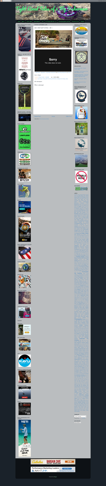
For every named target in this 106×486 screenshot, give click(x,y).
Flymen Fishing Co (85, 270)
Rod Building (77, 333)
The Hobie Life (80, 378)
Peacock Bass (77, 316)
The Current (86, 374)
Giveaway (80, 277)
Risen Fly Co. (77, 331)
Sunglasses (76, 361)
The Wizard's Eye (84, 385)
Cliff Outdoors (85, 225)
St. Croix (75, 355)
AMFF (75, 198)
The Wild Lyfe (77, 385)
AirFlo (84, 195)
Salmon (86, 335)
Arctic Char (86, 200)
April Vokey (86, 199)
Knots (82, 293)
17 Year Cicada (79, 194)
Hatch (81, 283)
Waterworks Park (77, 400)
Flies (79, 260)
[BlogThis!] (55, 77)
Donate (87, 240)
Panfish (75, 314)
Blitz (80, 210)
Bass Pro (79, 207)
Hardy (79, 283)
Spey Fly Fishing (80, 354)
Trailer (75, 391)
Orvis (84, 311)
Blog (82, 210)
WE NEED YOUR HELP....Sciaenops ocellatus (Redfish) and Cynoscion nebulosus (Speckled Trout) (81, 75)
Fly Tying (84, 267)
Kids (83, 292)
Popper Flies (77, 321)
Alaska (87, 195)
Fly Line (80, 265)
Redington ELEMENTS (78, 326)
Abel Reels (81, 195)
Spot (85, 354)
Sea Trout (86, 343)
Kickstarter (80, 292)
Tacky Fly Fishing (85, 365)
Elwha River (85, 245)
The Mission (82, 379)
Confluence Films (79, 229)
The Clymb (86, 373)
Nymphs (80, 311)
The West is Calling (85, 384)
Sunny (80, 361)
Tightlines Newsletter (81, 388)
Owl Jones (79, 312)
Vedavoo (86, 397)
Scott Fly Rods (77, 343)
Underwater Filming (83, 394)
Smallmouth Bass (82, 348)
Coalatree (78, 228)
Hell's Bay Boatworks (62, 72)
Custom (75, 231)
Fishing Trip (85, 258)
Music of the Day (85, 304)
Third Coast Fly (77, 386)
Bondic (87, 212)
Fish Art (83, 252)
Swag (75, 364)
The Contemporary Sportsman (79, 374)
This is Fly (83, 386)
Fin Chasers (76, 252)
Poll (81, 320)
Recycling (76, 325)
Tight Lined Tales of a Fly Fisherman (51, 8)
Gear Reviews (37, 21)
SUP (83, 361)
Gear (78, 275)
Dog (79, 240)
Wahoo (78, 399)
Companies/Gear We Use (64, 21)
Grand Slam (86, 278)
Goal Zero (84, 277)
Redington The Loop (81, 327)
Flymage (80, 270)
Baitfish (80, 206)
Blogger (55, 476)
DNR (87, 239)
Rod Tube (86, 333)
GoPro (81, 278)
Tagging (75, 366)
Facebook (76, 249)
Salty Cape (81, 340)
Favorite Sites (75, 21)
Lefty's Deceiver (77, 297)
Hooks (77, 286)
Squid (87, 354)
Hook (85, 285)
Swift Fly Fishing (80, 364)
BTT (81, 216)
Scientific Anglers (85, 342)
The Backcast (85, 372)
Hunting (86, 286)
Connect (83, 21)
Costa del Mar (81, 230)
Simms (87, 346)
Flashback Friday (82, 259)
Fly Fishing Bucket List (51, 21)
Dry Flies (79, 242)
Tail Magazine (80, 366)
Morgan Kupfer (42, 77)
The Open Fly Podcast (81, 380)
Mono (77, 304)
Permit (84, 317)
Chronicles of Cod (78, 225)
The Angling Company (78, 372)
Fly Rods (86, 266)
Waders (83, 398)
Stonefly (86, 356)
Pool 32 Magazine (85, 320)
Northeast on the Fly (83, 309)
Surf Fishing (86, 361)
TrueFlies (85, 392)
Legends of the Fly (83, 297)
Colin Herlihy (83, 228)
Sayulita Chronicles (77, 341)
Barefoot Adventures (85, 206)
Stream (75, 358)
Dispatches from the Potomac (81, 238)
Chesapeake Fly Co (84, 224)
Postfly (81, 321)
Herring (83, 284)
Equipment (76, 246)
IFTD (78, 287)
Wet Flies (78, 403)
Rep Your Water (80, 328)
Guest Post (76, 280)
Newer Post (37, 116)
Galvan (82, 274)
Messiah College (85, 302)
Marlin (79, 302)
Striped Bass (77, 359)
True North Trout (80, 392)
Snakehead (76, 349)
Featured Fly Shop (79, 251)
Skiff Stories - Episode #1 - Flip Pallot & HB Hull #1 (45, 72)
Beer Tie (84, 208)
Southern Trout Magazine (79, 353)
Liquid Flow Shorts (85, 298)
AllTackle (86, 197)
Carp (80, 218)
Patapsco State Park (78, 315)
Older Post (69, 116)
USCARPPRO (85, 396)
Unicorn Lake (76, 396)
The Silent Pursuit (80, 381)
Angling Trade (77, 199)
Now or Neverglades (84, 310)
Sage (80, 335)
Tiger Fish (76, 388)
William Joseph (82, 405)
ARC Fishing (81, 200)
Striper (87, 359)
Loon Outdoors (85, 299)
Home (19, 21)
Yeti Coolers (82, 410)
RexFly (87, 328)
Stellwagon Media (85, 355)
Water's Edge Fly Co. (84, 399)
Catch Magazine (80, 220)
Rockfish (86, 332)
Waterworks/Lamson (84, 400)
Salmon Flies (77, 337)
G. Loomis (79, 274)
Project (84, 321)
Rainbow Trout (85, 322)
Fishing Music (80, 256)
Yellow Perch (77, 410)
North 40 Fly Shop (77, 309)
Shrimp (80, 346)
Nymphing (76, 311)
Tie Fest (86, 387)
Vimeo (69, 72)
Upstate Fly (81, 396)
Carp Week (29, 21)
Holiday (82, 285)
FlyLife (77, 270)
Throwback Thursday (80, 387)
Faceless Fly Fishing (82, 249)
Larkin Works (76, 296)
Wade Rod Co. (79, 398)
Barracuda (76, 207)
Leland (87, 297)
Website (79, 402)
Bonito (80, 213)
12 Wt (75, 194)
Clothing (76, 226)
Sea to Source (82, 343)
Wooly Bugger (81, 406)
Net (78, 308)
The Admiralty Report (85, 371)
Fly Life (77, 265)
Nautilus (75, 308)
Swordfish (75, 365)
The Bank (82, 373)
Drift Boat (86, 241)
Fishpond (76, 259)
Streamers (79, 358)
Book (82, 213)
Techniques (83, 368)
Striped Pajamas (83, 359)
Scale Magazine (77, 342)
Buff (87, 216)
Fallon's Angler (76, 250)
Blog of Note (86, 210)
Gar (84, 274)
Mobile (78, 303)
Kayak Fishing (80, 291)
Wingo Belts (86, 405)
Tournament (84, 389)
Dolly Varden (82, 240)
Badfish (75, 205)
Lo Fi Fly (80, 299)
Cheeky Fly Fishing (83, 222)
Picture (83, 319)
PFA (87, 317)
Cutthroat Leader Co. (81, 231)
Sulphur (87, 360)
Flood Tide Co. (77, 261)
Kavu (87, 290)
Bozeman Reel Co (80, 214)
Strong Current (82, 360)
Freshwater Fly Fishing (81, 272)
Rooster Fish (83, 334)
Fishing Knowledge (81, 255)
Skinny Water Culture (79, 347)
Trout (84, 391)
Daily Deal (79, 233)
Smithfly (87, 348)
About (23, 21)
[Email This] (54, 77)
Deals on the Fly (85, 235)
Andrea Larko (78, 198)
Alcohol (75, 197)
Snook (80, 349)
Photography (78, 319)
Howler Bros (80, 286)
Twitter (80, 393)
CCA (85, 220)
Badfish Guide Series (80, 205)
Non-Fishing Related (84, 308)
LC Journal (81, 296)
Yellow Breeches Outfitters (84, 409)
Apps (82, 199)
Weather (75, 402)
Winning (75, 406)
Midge (75, 303)
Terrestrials (76, 371)
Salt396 (82, 337)
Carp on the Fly (84, 218)
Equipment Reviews (84, 246)
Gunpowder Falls (77, 282)
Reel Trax (86, 327)
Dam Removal (77, 234)
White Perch (85, 403)
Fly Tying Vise (82, 269)
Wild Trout (77, 405)
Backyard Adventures (85, 204)
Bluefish (84, 212)
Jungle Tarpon (83, 290)
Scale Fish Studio (85, 341)
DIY (42, 21)
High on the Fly (77, 285)
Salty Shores (86, 340)
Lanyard (78, 295)
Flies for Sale (82, 260)
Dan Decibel (40, 78)
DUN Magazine (83, 244)
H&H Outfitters (84, 282)
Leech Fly (86, 296)
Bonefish (76, 213)
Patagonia (86, 314)
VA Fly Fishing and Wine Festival (79, 397)
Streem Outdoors (85, 358)
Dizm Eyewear (82, 239)
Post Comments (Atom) (44, 118)
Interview (82, 289)
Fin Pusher (80, 252)
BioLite (78, 210)
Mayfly (81, 302)
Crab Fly (86, 230)
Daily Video (85, 233)
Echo (81, 245)
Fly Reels (82, 266)
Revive (85, 328)
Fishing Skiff (45, 78)
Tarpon (83, 367)
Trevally (80, 391)
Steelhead (80, 355)
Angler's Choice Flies (84, 198)
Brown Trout (77, 216)
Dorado (75, 241)
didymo (75, 238)
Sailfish (83, 335)
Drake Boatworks (81, 241)
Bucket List (84, 216)
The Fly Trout (80, 377)
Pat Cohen (81, 314)
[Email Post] (52, 77)
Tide (84, 387)
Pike (76, 320)
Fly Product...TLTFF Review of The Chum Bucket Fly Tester (81, 72)
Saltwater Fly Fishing (61, 78)
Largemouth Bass (84, 295)
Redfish (81, 325)
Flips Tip (86, 260)
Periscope (79, 317)
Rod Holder (82, 333)
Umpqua (84, 393)
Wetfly (82, 403)
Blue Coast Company (85, 211)
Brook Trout (86, 214)
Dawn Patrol (79, 235)
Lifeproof (75, 298)
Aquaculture (76, 200)
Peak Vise (83, 316)
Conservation (85, 229)
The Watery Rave (79, 384)
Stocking (83, 356)
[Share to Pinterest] (58, 77)
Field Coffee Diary (85, 251)
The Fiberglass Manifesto (80, 375)
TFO (80, 371)
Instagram (78, 289)
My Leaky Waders (85, 305)
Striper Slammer (77, 360)
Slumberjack (76, 348)
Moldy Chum (82, 303)
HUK (84, 286)
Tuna (77, 393)
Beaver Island (79, 208)
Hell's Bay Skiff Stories (52, 78)
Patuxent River (85, 315)
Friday (84, 273)
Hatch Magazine (85, 283)
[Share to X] (56, 77)
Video (67, 78)
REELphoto (76, 328)
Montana (80, 304)
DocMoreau (76, 240)
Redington (86, 325)
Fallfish (87, 249)
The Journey (85, 378)
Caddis (84, 217)
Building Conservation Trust (78, 217)
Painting (86, 312)
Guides (80, 280)
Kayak (75, 291)
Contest (76, 230)
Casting (81, 219)
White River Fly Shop (78, 404)
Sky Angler (86, 347)
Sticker (75, 356)
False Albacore (82, 250)
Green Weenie (81, 279)
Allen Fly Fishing (81, 197)
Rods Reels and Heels (77, 334)
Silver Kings (84, 346)
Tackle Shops (80, 365)
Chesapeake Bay (78, 223)
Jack (85, 289)
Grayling (76, 279)
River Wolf (83, 332)
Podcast (79, 320)
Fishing (75, 255)
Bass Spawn (84, 207)
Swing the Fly (85, 364)
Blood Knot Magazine (78, 211)
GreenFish (86, 279)
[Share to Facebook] (57, 77)
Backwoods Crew (77, 204)
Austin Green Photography (81, 201)
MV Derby (79, 305)
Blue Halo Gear (78, 212)
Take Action (84, 366)
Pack (83, 312)
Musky (75, 305)
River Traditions (78, 332)
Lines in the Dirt (79, 298)
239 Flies (83, 194)
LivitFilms (75, 299)
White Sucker (84, 404)
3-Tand (86, 194)
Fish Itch (78, 253)
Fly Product (84, 265)
